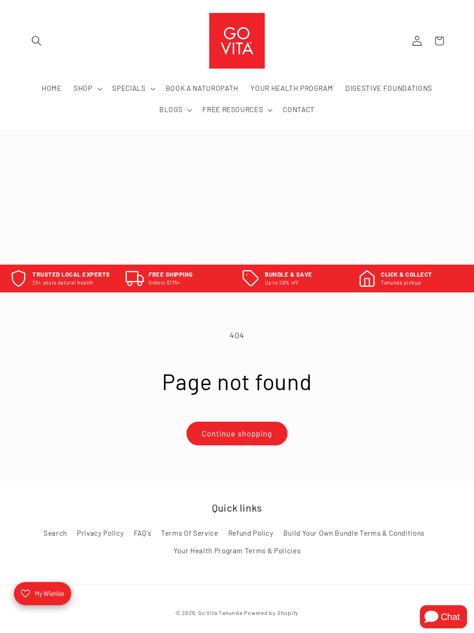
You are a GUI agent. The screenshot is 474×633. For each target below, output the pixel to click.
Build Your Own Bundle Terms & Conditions (353, 533)
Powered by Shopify (271, 612)
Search (55, 533)
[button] (36, 41)
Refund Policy (251, 533)
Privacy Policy (100, 533)
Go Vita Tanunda (220, 612)
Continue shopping (237, 433)
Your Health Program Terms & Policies (237, 550)
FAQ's (142, 533)
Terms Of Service (189, 533)
